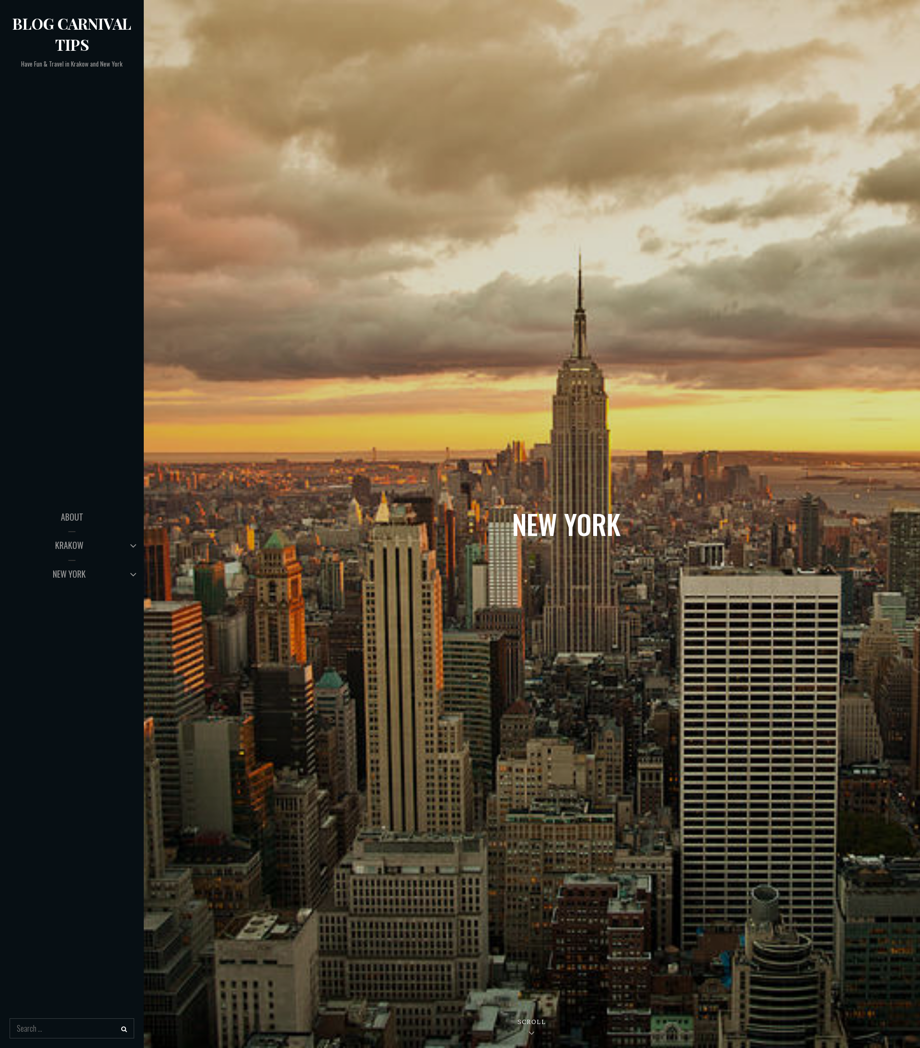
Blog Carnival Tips (71, 34)
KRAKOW (69, 545)
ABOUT (72, 517)
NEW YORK (69, 574)
